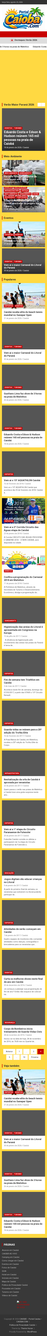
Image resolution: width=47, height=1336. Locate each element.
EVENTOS (8, 128)
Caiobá (26, 147)
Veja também (11, 1065)
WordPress (32, 1332)
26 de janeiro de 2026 (13, 400)
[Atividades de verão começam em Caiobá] (23, 913)
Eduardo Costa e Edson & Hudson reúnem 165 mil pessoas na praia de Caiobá (22, 138)
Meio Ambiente (13, 156)
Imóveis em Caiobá (10, 1278)
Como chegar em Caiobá (13, 1260)
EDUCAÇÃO (9, 873)
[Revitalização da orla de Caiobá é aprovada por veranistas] (23, 763)
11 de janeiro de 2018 (13, 583)
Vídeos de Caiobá (9, 1295)
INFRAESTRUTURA (12, 190)
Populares (10, 279)
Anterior (9, 1051)
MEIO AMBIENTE (11, 173)
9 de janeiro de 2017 (12, 885)
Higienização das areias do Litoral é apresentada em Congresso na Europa (23, 629)
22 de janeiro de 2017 (13, 786)
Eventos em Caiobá (10, 1264)
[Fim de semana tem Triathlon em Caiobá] (23, 663)
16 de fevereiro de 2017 (14, 736)
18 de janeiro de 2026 (13, 147)
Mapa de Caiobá (9, 1281)
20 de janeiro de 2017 (13, 836)
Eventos (8, 217)
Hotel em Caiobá (9, 1274)
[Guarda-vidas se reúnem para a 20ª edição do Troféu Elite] (23, 713)
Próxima (34, 1057)
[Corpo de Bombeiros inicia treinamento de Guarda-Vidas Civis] (23, 1012)
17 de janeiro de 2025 (13, 182)
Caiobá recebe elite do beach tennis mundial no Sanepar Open (23, 239)
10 (24, 1057)
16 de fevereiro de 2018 (14, 484)
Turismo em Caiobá (10, 1292)
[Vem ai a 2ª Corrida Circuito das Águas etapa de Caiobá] (23, 511)
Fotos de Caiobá (9, 1267)
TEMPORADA (22, 197)
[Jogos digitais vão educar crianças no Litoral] (23, 863)
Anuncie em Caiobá (10, 1250)
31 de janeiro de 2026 (13, 244)
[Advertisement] (23, 74)
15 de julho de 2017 (12, 636)
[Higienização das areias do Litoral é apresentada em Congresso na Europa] (23, 611)
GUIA (4, 1271)
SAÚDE (35, 194)
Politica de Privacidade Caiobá (15, 1285)
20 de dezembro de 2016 (14, 985)
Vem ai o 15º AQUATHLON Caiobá (22, 480)
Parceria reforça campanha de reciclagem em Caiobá (20, 178)
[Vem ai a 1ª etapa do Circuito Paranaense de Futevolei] (23, 813)
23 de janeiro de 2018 (13, 533)
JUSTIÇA (24, 190)
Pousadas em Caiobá (11, 1288)
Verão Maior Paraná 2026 (19, 104)
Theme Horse (27, 1328)
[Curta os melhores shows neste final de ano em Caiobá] (23, 963)
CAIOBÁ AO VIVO (9, 1254)
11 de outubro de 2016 (13, 209)
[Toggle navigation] (5, 34)
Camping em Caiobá (10, 1257)
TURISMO (18, 128)
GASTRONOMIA (20, 187)
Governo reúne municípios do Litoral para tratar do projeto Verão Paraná (23, 203)
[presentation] (39, 104)
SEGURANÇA (10, 197)
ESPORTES (9, 235)
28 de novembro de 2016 (14, 1035)
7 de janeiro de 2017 (12, 935)
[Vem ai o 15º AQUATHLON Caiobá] (23, 464)
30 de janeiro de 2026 (13, 271)
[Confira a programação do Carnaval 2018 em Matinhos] (23, 561)
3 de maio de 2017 (11, 686)
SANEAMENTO (25, 173)
